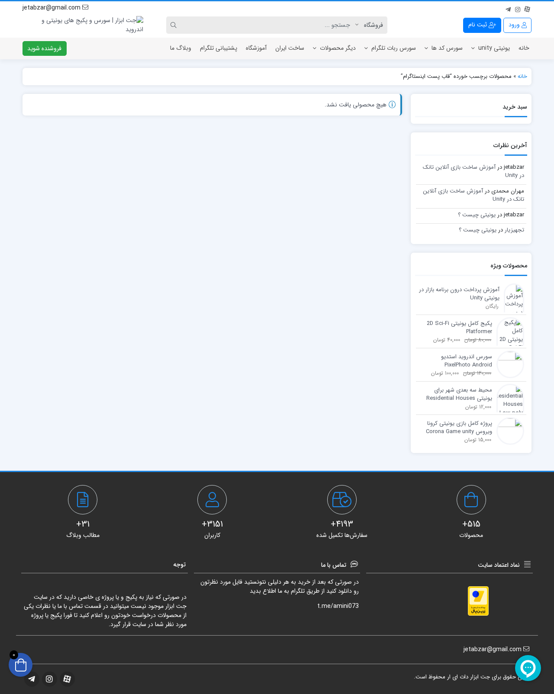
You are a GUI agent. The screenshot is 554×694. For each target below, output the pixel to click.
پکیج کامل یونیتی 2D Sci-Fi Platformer (459, 327)
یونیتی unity (494, 48)
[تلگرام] (508, 8)
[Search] (175, 25)
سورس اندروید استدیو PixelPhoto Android (466, 361)
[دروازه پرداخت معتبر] (478, 601)
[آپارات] (527, 8)
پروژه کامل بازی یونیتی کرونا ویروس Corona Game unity (459, 427)
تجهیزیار (514, 230)
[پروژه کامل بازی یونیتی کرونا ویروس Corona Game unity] (508, 430)
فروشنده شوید (44, 48)
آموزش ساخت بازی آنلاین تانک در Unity (473, 171)
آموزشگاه (256, 48)
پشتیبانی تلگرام (218, 48)
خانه (524, 48)
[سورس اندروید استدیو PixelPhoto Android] (508, 363)
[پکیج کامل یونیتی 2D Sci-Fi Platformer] (508, 339)
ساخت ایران (289, 48)
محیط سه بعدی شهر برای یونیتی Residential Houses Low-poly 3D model (459, 394)
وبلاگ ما (180, 48)
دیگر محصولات (338, 48)
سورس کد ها (447, 48)
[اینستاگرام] (517, 8)
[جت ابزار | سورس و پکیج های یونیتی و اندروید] (83, 25)
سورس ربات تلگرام (393, 48)
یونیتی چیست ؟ (477, 214)
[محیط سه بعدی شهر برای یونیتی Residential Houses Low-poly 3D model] (508, 404)
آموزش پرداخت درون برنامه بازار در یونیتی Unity (459, 294)
